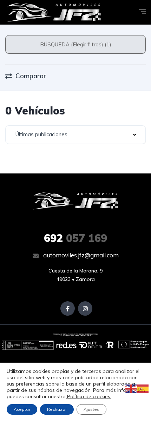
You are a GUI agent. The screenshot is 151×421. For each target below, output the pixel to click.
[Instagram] (85, 308)
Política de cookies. (88, 396)
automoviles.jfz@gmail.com (80, 255)
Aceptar (22, 409)
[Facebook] (67, 308)
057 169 (75, 238)
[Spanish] (143, 388)
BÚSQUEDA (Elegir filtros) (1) (75, 44)
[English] (131, 388)
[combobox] (75, 134)
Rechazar (57, 409)
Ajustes (91, 409)
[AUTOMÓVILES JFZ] (54, 12)
